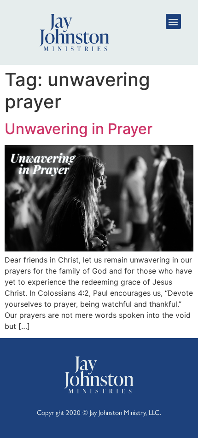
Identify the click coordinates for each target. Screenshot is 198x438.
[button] (173, 21)
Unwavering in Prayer (78, 129)
